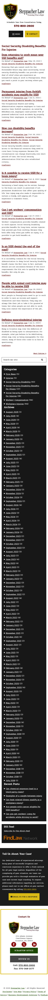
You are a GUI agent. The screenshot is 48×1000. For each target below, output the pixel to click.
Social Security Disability (13, 137)
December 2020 (13, 675)
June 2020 (11, 699)
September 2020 (14, 687)
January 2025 (12, 485)
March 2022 (11, 617)
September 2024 (14, 501)
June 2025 (11, 466)
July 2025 (10, 462)
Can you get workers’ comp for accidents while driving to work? (22, 815)
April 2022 (11, 613)
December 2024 (13, 489)
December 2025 (13, 443)
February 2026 (13, 435)
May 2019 (10, 749)
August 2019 (12, 737)
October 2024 (12, 497)
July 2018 (10, 780)
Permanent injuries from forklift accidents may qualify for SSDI (21, 93)
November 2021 (13, 633)
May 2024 (10, 516)
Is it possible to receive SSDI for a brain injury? (22, 174)
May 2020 (10, 702)
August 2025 (12, 458)
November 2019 (13, 726)
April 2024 (11, 520)
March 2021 (11, 664)
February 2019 (12, 761)
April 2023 (11, 567)
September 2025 (14, 454)
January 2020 (12, 718)
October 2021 (12, 637)
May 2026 (10, 423)
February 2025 (13, 481)
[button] (16, 34)
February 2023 (13, 575)
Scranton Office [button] (24, 950)
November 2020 (13, 679)
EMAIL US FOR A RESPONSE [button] (25, 896)
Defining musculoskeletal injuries (22, 320)
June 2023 (11, 559)
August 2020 (12, 691)
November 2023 (13, 540)
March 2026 (11, 431)
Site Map (18, 991)
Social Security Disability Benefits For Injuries (22, 63)
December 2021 (13, 629)
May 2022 (10, 609)
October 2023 (12, 543)
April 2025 (11, 474)
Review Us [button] (24, 959)
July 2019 (10, 741)
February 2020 (13, 714)
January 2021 (12, 672)
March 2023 (11, 571)
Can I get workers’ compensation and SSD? (22, 211)
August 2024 (12, 505)
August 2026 (12, 412)
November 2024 (13, 493)
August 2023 (12, 551)
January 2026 (12, 439)
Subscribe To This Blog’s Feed (17, 830)
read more (6, 83)
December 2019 (13, 722)
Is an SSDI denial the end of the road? (21, 248)
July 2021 (10, 648)
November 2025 (13, 446)
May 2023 (10, 563)
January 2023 (12, 578)
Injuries (9, 378)
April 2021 (11, 660)
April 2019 (11, 753)
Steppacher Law (20, 61)
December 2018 (13, 768)
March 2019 (11, 757)
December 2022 (13, 582)
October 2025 (12, 450)
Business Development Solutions (22, 995)
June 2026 (11, 419)
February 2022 (13, 621)
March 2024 (11, 524)
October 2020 (12, 683)
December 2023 (13, 536)
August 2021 (12, 644)
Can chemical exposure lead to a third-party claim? (22, 790)
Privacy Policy (29, 991)
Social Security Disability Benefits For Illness (20, 138)
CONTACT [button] (33, 34)
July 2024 (10, 509)
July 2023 (10, 555)
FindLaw (44, 995)
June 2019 (11, 745)
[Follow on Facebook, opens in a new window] (13, 944)
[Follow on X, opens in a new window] (24, 944)
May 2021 (10, 656)
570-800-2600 (24, 26)
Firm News (11, 374)
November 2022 (13, 586)
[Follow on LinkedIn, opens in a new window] (34, 944)
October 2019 (12, 730)
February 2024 (13, 528)
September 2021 (13, 640)
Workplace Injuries (15, 403)
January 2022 (12, 625)
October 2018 (12, 776)
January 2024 (12, 532)
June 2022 (11, 606)
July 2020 (11, 695)
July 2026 (10, 415)
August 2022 (12, 598)
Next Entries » (39, 353)
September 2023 (14, 547)
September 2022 (14, 594)
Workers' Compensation (17, 400)
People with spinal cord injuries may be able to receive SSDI (24, 284)
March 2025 (11, 478)
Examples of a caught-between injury (24, 795)
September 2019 (13, 733)
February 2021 (12, 668)
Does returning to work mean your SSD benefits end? (23, 56)
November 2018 (13, 772)
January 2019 (12, 765)
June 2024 (11, 512)
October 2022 (12, 590)
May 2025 (10, 470)
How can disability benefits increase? (18, 130)
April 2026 (11, 427)
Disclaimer (7, 991)
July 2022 (10, 602)
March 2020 (11, 710)
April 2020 (11, 706)
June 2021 (10, 652)
